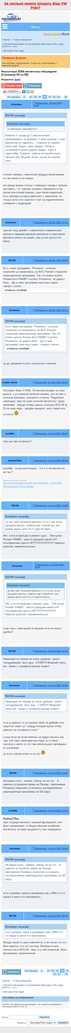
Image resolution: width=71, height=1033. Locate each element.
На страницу (13, 97)
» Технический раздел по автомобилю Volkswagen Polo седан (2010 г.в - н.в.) (33, 45)
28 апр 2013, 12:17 (51, 222)
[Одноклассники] (32, 91)
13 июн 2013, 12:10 (51, 651)
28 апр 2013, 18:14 (51, 260)
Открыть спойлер (16, 290)
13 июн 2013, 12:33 (51, 685)
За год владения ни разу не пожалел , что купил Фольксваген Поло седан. (32, 484)
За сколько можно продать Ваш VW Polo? (35, 6)
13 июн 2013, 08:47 (51, 433)
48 (35, 97)
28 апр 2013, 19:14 (51, 310)
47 (31, 97)
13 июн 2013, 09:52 (51, 460)
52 (54, 97)
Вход (65, 33)
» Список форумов (21, 39)
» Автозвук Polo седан (13, 51)
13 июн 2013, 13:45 (51, 773)
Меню (35, 27)
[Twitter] (28, 91)
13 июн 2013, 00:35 (51, 382)
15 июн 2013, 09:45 (51, 916)
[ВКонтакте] (24, 91)
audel (17, 79)
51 (50, 97)
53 (58, 97)
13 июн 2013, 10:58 (51, 505)
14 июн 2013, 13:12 (51, 811)
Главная (6, 39)
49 (39, 97)
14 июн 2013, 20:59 (51, 848)
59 (66, 97)
